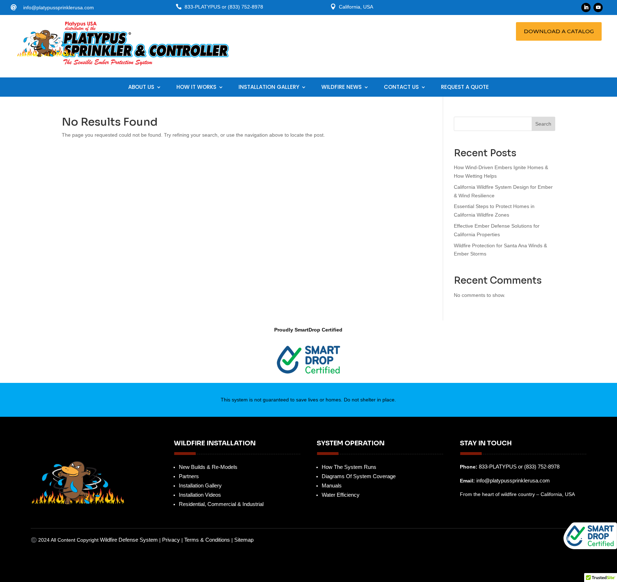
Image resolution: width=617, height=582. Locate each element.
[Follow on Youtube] (598, 7)
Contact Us (401, 88)
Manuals (332, 485)
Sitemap (244, 540)
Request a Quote (465, 88)
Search (543, 124)
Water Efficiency (341, 495)
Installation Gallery (269, 88)
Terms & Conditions (207, 540)
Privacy (171, 540)
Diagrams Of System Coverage (359, 476)
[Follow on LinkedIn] (586, 7)
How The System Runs (349, 467)
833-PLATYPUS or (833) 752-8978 (519, 467)
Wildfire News (341, 88)
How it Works (196, 88)
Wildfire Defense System (129, 540)
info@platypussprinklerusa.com (58, 7)
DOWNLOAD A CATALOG (559, 31)
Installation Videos (200, 495)
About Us (141, 88)
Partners (189, 476)
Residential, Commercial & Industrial (221, 504)
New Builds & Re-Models (208, 467)
